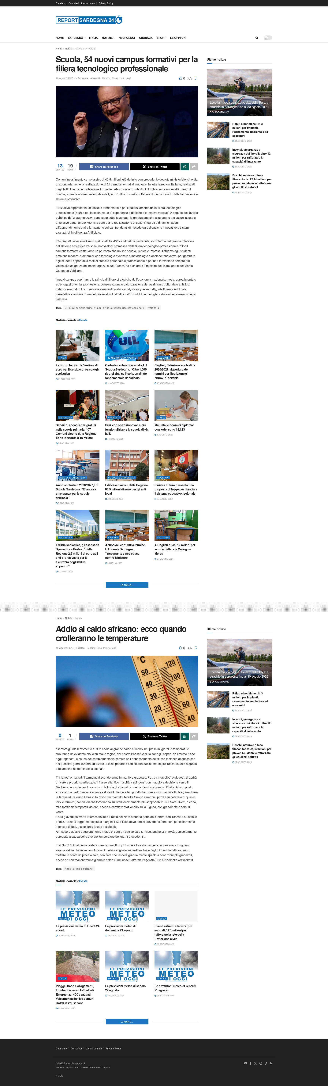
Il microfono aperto (122, 357)
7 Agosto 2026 (66, 443)
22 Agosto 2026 (165, 943)
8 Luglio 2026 (65, 571)
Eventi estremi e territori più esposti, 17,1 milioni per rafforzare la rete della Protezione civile (173, 932)
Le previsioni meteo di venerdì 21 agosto (175, 988)
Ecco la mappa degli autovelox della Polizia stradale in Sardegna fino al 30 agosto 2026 (239, 104)
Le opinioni (178, 38)
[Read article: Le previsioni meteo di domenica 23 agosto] (127, 906)
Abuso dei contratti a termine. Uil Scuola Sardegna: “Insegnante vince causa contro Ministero (125, 551)
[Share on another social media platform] (194, 166)
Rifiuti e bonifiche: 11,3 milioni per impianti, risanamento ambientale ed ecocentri (250, 130)
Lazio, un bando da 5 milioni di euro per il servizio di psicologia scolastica (77, 369)
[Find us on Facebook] (251, 1063)
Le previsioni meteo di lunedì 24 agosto (77, 928)
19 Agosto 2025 (64, 78)
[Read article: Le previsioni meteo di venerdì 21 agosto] (176, 966)
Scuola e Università (85, 48)
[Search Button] (256, 37)
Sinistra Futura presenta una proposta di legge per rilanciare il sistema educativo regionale (176, 489)
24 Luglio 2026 (115, 498)
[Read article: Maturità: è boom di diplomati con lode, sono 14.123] (176, 405)
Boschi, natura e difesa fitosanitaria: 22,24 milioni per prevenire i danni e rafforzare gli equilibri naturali (251, 181)
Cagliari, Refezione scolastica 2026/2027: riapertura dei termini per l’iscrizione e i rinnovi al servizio (175, 371)
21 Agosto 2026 (66, 378)
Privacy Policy (106, 3)
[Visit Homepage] (89, 20)
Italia (93, 38)
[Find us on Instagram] (260, 1063)
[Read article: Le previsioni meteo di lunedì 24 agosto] (77, 906)
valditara (153, 307)
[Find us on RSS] (271, 1063)
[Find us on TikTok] (266, 1063)
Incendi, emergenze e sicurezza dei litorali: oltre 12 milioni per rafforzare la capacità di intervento (251, 155)
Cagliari (163, 357)
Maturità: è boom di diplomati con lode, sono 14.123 (174, 427)
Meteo (78, 618)
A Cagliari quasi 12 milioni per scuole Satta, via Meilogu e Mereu (175, 549)
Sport (161, 38)
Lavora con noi (89, 3)
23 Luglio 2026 (164, 498)
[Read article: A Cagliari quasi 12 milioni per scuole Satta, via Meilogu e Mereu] (176, 525)
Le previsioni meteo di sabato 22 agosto (125, 988)
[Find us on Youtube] (245, 1063)
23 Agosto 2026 (116, 935)
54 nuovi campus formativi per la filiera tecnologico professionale (104, 307)
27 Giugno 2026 (164, 558)
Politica (163, 477)
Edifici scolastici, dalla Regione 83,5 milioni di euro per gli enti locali (126, 489)
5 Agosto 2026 (164, 434)
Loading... (127, 584)
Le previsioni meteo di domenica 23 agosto (120, 928)
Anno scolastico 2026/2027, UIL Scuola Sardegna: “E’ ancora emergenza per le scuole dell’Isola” (77, 491)
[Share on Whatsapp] (185, 166)
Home (60, 38)
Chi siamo (61, 3)
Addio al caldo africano (79, 868)
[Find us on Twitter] (255, 1063)
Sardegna (75, 38)
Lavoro (113, 537)
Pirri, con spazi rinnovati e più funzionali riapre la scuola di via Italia (126, 429)
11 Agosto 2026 (116, 383)
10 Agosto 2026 (165, 383)
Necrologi (127, 38)
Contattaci (74, 3)
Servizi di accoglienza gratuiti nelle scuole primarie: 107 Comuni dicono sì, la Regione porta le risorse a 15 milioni (76, 431)
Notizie (107, 38)
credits (59, 1075)
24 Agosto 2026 (220, 111)
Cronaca (146, 38)
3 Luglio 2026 (114, 563)
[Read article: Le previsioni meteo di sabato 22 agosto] (127, 966)
